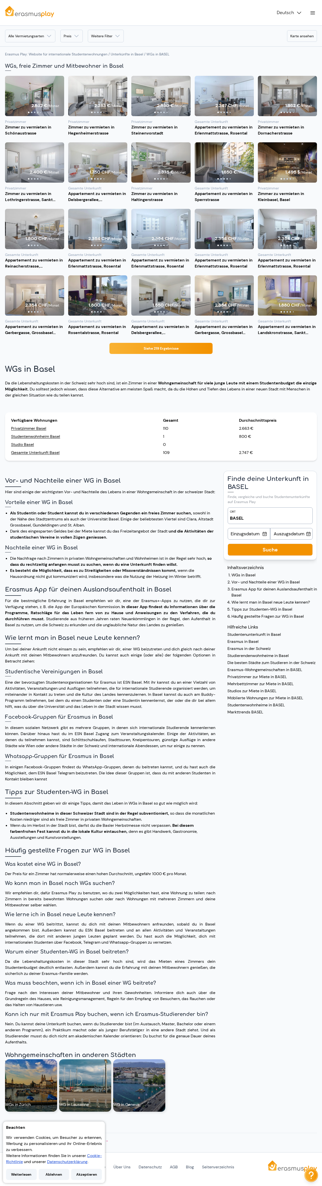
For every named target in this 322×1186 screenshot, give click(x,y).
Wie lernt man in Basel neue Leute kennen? (270, 602)
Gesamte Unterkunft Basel (35, 452)
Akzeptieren (86, 1174)
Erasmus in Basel (243, 641)
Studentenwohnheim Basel (35, 436)
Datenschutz (150, 1167)
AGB (174, 1167)
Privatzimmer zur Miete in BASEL (257, 676)
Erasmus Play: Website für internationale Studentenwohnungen (56, 54)
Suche (270, 549)
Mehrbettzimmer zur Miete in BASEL (260, 683)
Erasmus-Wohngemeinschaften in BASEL (264, 669)
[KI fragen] (311, 1175)
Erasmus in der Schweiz (249, 648)
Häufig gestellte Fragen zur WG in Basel (267, 616)
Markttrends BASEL (245, 712)
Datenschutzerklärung (67, 1161)
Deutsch (285, 13)
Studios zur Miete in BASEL (251, 691)
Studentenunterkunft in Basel (254, 634)
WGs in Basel (243, 575)
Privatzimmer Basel (28, 428)
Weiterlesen (21, 1174)
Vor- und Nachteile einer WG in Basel (265, 582)
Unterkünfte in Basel (127, 54)
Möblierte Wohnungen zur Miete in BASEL (265, 698)
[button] (34, 96)
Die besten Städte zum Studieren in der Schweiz (271, 662)
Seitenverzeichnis (218, 1167)
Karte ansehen (302, 36)
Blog (190, 1167)
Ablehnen (54, 1174)
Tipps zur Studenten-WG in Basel (261, 609)
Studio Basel (22, 444)
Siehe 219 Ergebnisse (161, 348)
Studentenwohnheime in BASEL (256, 705)
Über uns (122, 1167)
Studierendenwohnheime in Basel (258, 655)
